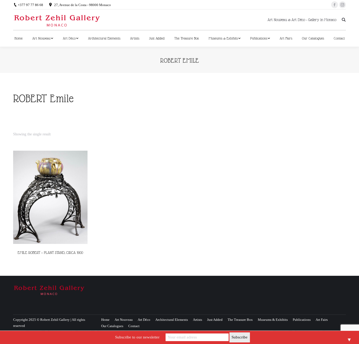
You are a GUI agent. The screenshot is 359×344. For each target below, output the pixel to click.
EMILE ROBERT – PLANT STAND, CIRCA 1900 (50, 252)
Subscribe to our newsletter (137, 337)
